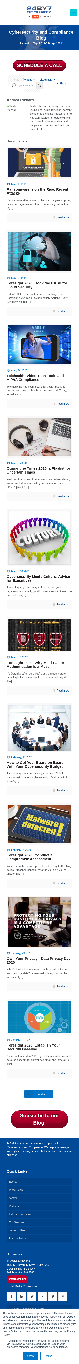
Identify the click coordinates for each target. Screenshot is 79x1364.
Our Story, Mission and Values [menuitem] (27, 1309)
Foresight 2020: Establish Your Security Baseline (33, 1047)
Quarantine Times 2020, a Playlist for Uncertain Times (38, 470)
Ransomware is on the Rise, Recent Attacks (37, 191)
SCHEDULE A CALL (39, 65)
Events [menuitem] (13, 1181)
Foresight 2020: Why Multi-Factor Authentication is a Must (35, 665)
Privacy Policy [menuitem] (17, 1238)
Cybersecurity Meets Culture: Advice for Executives (38, 579)
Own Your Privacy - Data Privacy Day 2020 (38, 960)
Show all (64, 83)
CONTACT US (17, 1279)
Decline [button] (48, 1356)
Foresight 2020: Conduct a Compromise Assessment (29, 857)
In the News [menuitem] (16, 1189)
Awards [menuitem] (13, 1197)
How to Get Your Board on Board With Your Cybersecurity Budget (35, 765)
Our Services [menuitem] (16, 1222)
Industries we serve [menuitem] (20, 1214)
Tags (29, 79)
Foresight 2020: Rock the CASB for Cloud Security (37, 285)
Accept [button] (30, 1356)
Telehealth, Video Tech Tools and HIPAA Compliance (35, 378)
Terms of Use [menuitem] (17, 1230)
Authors (47, 79)
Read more (63, 217)
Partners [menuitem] (14, 1206)
